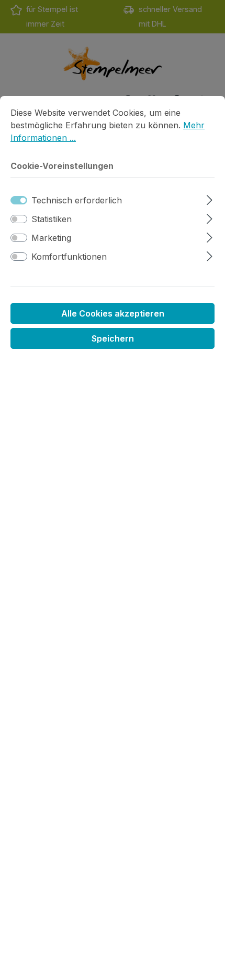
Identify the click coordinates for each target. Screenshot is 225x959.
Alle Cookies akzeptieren (112, 313)
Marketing (51, 238)
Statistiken (51, 219)
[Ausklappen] (210, 198)
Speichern (113, 338)
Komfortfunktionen (69, 256)
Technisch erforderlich (76, 200)
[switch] (18, 219)
